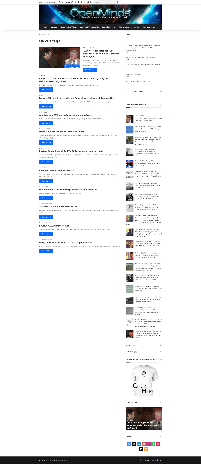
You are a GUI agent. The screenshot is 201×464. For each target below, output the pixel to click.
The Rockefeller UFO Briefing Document (148, 127)
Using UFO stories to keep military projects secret (65, 242)
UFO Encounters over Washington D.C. (147, 183)
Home (46, 27)
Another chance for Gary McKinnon (58, 206)
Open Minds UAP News (69, 27)
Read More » (89, 70)
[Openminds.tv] (100, 14)
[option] (144, 418)
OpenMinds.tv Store (109, 27)
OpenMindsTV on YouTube (89, 27)
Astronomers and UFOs (133, 74)
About (136, 27)
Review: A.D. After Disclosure (54, 225)
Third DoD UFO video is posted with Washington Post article (143, 426)
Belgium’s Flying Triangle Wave (145, 161)
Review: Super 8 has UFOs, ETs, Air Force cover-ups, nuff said (71, 151)
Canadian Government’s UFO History (147, 286)
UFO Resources (124, 27)
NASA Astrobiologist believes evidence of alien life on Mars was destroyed (101, 53)
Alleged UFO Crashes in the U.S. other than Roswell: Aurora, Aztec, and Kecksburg (147, 266)
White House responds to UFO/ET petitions (61, 131)
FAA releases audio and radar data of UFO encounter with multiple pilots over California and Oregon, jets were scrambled (143, 48)
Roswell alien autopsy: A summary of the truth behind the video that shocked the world (148, 322)
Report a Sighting (149, 27)
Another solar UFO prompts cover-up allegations (65, 115)
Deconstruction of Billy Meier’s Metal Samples (140, 57)
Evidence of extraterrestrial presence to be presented (68, 189)
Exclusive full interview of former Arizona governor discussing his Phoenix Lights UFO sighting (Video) (148, 218)
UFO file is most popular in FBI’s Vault (138, 81)
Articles (54, 27)
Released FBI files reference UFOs (56, 170)
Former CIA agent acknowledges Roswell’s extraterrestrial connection (76, 98)
